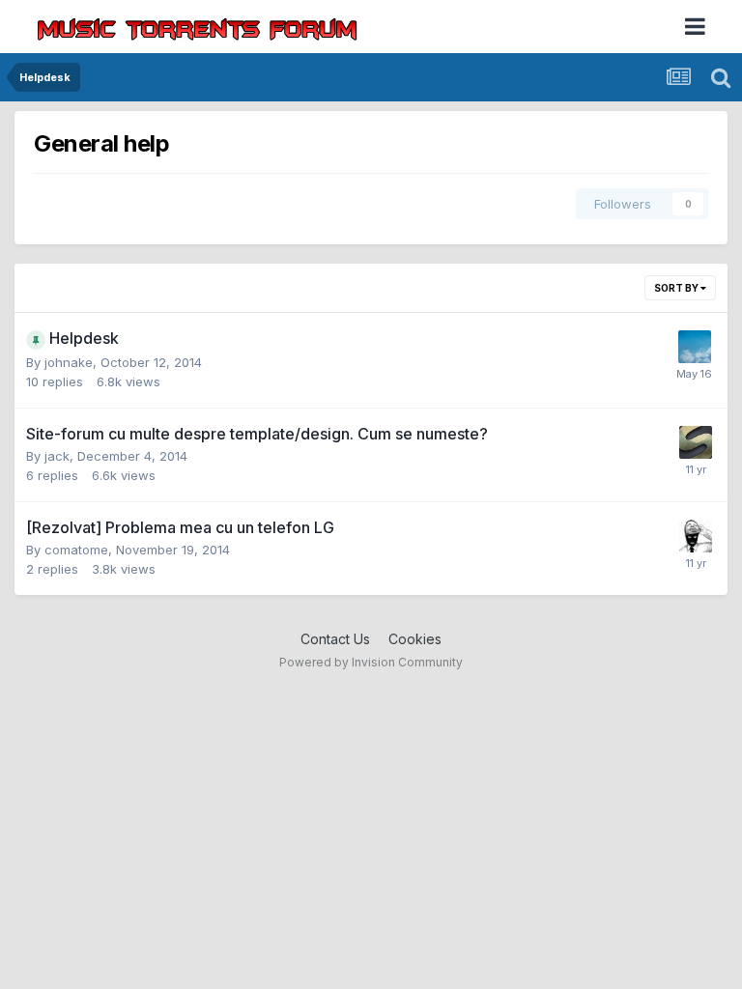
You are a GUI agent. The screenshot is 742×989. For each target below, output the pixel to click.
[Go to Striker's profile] (695, 442)
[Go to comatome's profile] (695, 536)
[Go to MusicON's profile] (694, 346)
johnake (68, 362)
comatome (76, 549)
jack (57, 456)
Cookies (415, 639)
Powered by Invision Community (371, 662)
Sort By (677, 288)
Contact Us (335, 639)
